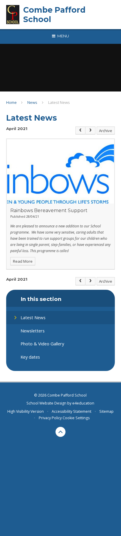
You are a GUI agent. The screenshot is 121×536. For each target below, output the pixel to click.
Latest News (59, 102)
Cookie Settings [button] (76, 417)
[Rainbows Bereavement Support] (60, 171)
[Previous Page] (80, 130)
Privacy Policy (50, 417)
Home (11, 102)
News (32, 102)
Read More (23, 261)
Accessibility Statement (71, 411)
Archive (105, 130)
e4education (83, 403)
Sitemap (106, 411)
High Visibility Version (25, 411)
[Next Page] (90, 130)
